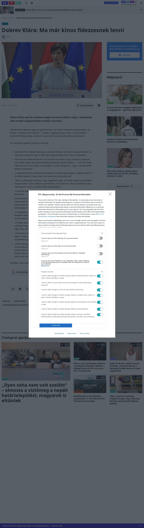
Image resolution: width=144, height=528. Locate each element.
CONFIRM (56, 325)
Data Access (72, 333)
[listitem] (72, 233)
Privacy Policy (85, 333)
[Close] (111, 195)
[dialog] (72, 264)
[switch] (100, 238)
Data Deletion (59, 333)
